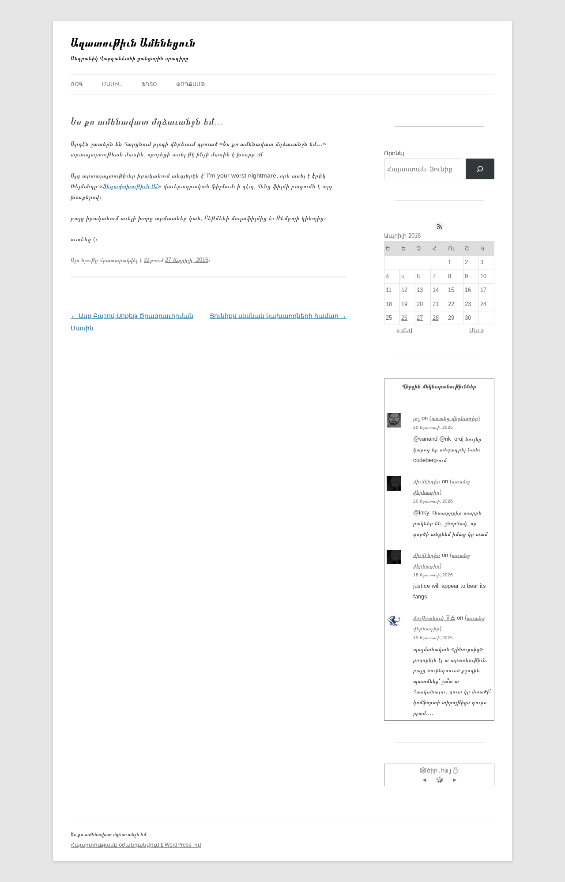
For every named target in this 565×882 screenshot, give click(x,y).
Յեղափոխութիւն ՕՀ (130, 185)
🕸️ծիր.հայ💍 (439, 770)
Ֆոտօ (149, 84)
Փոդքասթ (190, 84)
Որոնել (394, 153)
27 (420, 317)
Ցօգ (77, 84)
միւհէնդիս (426, 481)
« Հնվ (404, 330)
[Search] (480, 169)
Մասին (112, 84)
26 (404, 317)
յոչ (416, 418)
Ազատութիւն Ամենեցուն (133, 42)
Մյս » (476, 330)
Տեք (148, 260)
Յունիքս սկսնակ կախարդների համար (278, 315)
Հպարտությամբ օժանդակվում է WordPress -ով (136, 845)
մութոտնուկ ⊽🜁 (434, 617)
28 (436, 317)
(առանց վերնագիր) (454, 418)
